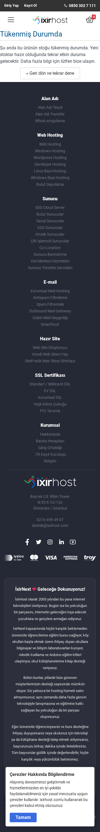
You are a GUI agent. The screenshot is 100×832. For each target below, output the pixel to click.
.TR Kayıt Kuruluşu (50, 454)
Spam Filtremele (50, 304)
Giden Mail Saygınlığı (50, 317)
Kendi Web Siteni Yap (50, 354)
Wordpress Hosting (50, 157)
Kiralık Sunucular (50, 234)
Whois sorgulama (50, 121)
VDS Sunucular (50, 227)
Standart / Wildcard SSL (50, 384)
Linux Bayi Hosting (50, 171)
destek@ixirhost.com (50, 525)
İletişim (50, 461)
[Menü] (9, 19)
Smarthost (50, 324)
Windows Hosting (50, 151)
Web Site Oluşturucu (50, 347)
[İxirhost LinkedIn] (61, 542)
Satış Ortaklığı (50, 447)
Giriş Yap (11, 5)
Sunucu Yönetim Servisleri (50, 268)
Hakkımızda (50, 434)
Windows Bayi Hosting (50, 177)
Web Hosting (50, 144)
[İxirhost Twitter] (38, 542)
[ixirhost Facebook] (27, 542)
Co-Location (50, 247)
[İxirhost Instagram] (50, 542)
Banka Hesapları (50, 441)
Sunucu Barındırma (50, 254)
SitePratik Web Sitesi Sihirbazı (50, 361)
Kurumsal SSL (50, 397)
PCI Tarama (50, 411)
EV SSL (50, 391)
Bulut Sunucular (50, 214)
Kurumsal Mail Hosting (50, 291)
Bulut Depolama (50, 184)
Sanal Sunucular (50, 221)
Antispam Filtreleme (50, 297)
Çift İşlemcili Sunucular (50, 241)
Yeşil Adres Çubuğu (50, 404)
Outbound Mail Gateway (50, 311)
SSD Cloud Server (50, 207)
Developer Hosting (50, 164)
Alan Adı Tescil (50, 107)
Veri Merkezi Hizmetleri (50, 261)
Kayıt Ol (30, 5)
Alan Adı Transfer (50, 114)
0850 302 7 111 (82, 5)
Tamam (23, 817)
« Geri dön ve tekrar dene (50, 73)
